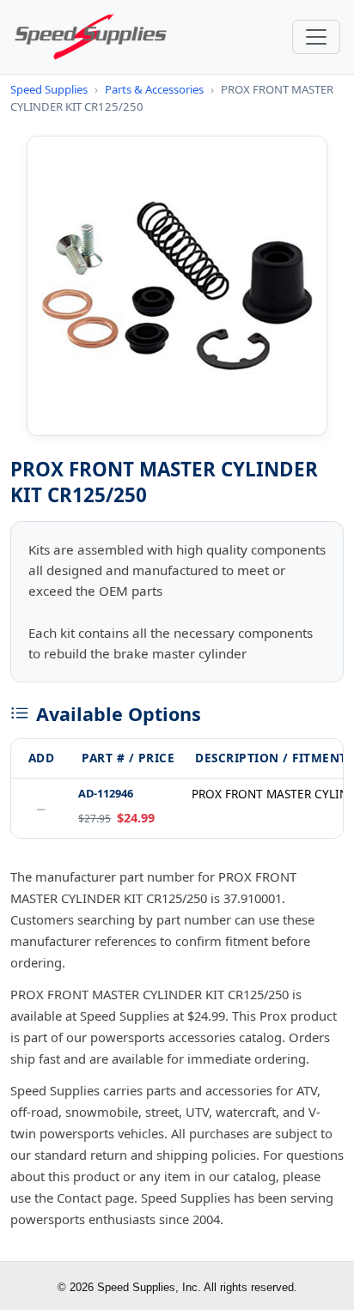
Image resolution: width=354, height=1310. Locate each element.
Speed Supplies (49, 89)
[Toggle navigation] (316, 37)
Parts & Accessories (154, 89)
